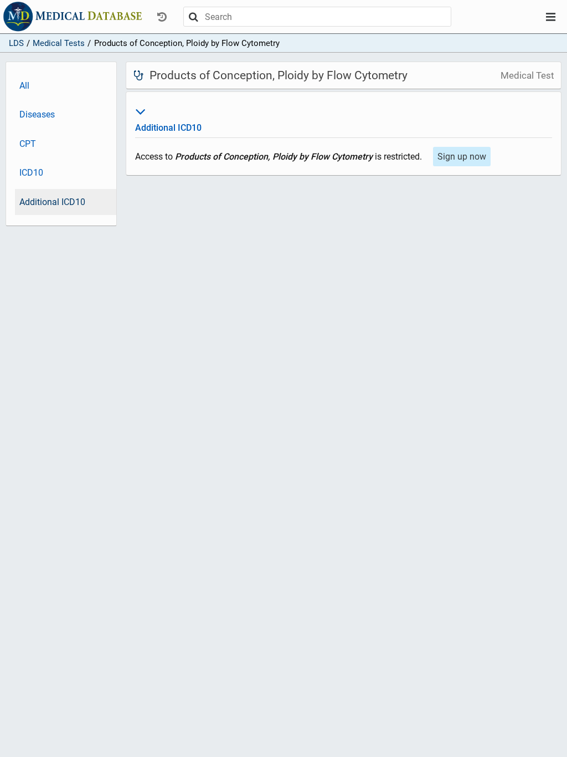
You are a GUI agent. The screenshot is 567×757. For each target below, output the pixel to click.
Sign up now (461, 156)
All (24, 85)
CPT (27, 144)
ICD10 (31, 172)
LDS (16, 43)
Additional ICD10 (52, 202)
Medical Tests (59, 43)
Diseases (37, 114)
